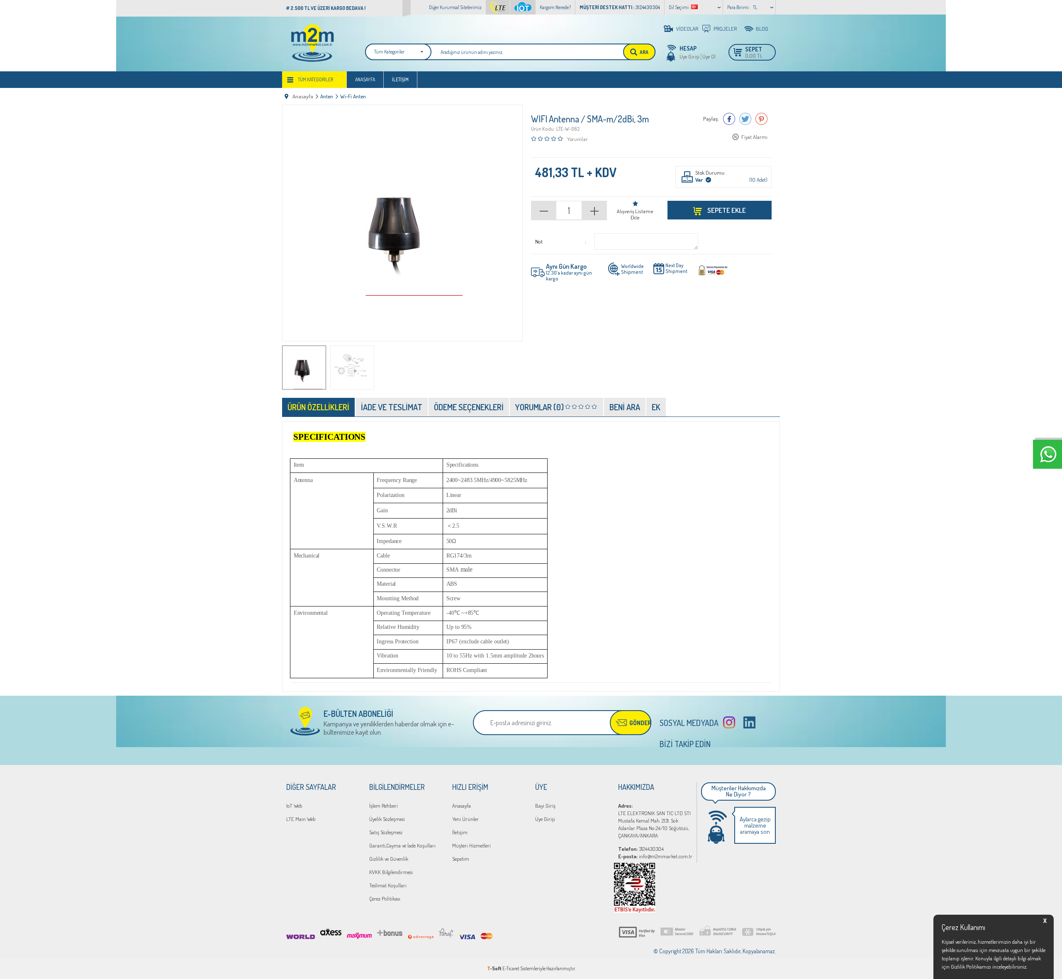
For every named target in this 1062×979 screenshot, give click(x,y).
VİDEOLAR (687, 28)
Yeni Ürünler (465, 819)
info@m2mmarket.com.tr (655, 856)
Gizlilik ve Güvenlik (388, 858)
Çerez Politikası (384, 898)
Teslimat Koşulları (388, 885)
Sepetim (460, 858)
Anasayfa (365, 79)
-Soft (494, 968)
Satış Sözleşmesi (385, 832)
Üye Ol (709, 56)
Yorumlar (577, 139)
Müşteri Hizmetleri (471, 845)
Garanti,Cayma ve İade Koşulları (402, 845)
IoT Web (294, 805)
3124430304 (641, 848)
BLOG (762, 28)
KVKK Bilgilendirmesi (391, 872)
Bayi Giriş (545, 805)
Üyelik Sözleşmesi (387, 819)
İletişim (400, 79)
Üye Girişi (689, 56)
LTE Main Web (301, 819)
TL (755, 7)
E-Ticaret (510, 968)
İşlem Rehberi (383, 805)
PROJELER (725, 28)
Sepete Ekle (726, 210)
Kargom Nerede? (555, 7)
